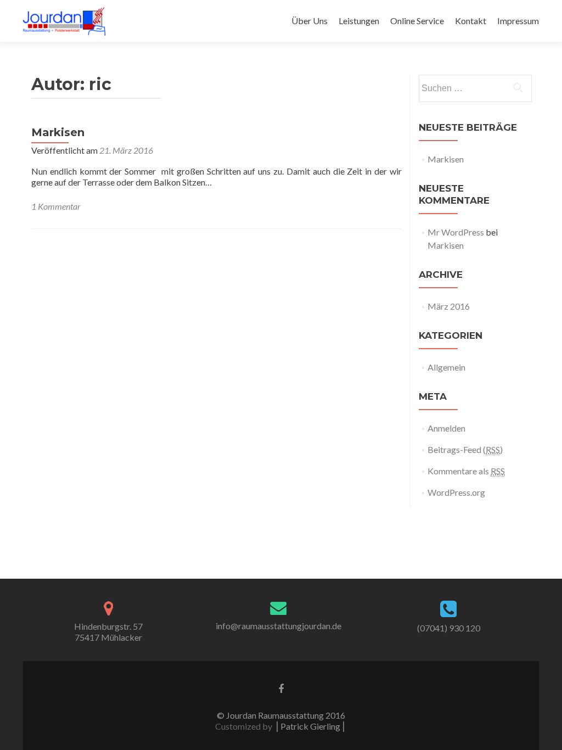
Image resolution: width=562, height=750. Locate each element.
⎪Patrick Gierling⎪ (310, 726)
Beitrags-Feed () (465, 449)
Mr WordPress (456, 232)
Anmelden (446, 428)
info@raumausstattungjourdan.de (278, 625)
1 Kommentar (56, 206)
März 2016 (449, 306)
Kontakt (470, 20)
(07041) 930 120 (448, 628)
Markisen (58, 132)
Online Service (417, 20)
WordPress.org (456, 492)
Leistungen (359, 20)
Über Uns (309, 20)
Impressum (518, 20)
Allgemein (446, 367)
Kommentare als (466, 471)
